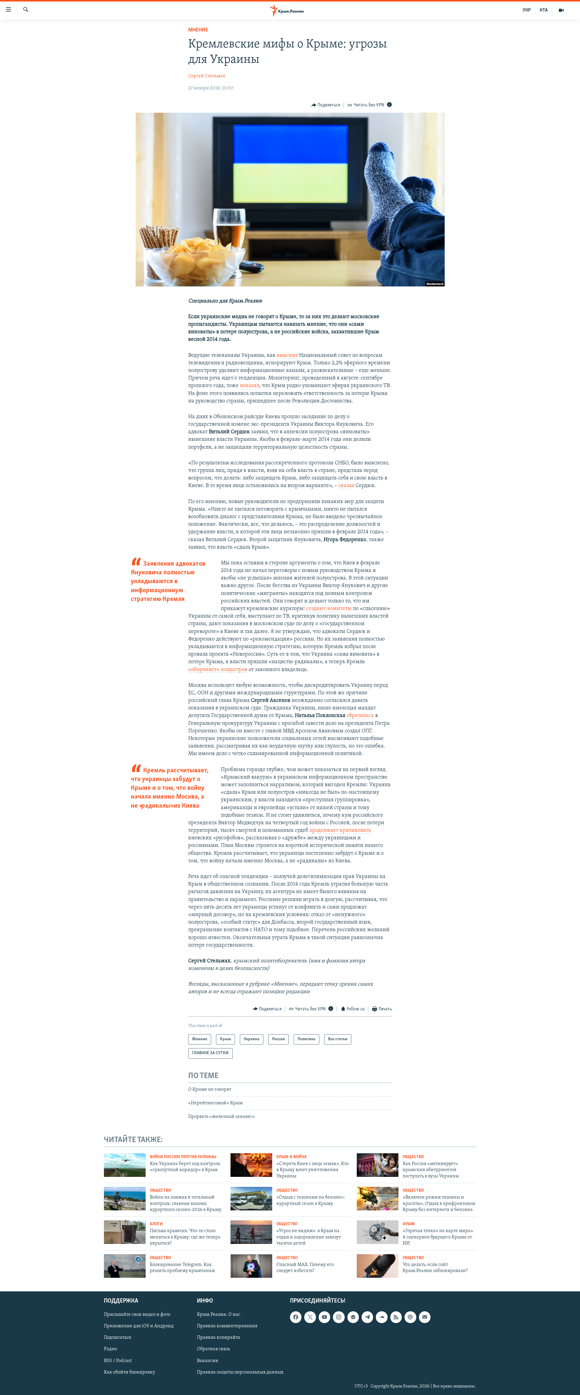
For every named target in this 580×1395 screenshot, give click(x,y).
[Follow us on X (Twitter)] (310, 1317)
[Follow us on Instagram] (338, 1317)
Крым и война (291, 1157)
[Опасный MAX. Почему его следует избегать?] (251, 1266)
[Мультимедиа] (561, 10)
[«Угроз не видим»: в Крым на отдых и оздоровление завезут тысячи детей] (251, 1232)
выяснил (287, 355)
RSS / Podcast (118, 1360)
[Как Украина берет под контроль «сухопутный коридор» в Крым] (125, 1165)
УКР (527, 10)
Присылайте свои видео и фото (137, 1315)
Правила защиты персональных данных (240, 1372)
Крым (409, 1224)
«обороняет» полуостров (217, 670)
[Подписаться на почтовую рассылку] (424, 1317)
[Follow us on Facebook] (295, 1317)
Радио (110, 1349)
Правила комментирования (227, 1326)
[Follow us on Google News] (353, 1317)
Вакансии (207, 1360)
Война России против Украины (183, 1157)
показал (249, 386)
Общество (413, 1157)
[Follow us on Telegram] (367, 1317)
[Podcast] (410, 1317)
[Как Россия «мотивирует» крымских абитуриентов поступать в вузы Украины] (377, 1165)
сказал (346, 486)
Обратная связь (213, 1349)
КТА (544, 10)
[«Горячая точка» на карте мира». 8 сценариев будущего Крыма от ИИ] (377, 1232)
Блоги (156, 1224)
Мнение (198, 30)
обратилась (360, 715)
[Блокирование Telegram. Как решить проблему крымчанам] (125, 1266)
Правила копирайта (218, 1337)
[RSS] (396, 1317)
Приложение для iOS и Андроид (139, 1326)
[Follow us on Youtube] (324, 1317)
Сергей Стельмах (206, 76)
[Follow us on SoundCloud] (381, 1317)
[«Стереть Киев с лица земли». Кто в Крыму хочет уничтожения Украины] (251, 1165)
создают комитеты (329, 609)
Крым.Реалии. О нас (218, 1315)
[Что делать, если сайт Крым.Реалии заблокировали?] (377, 1266)
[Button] (325, 105)
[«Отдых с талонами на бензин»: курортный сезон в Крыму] (251, 1198)
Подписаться (117, 1337)
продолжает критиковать (340, 830)
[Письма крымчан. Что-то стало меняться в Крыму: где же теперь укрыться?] (125, 1232)
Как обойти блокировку (129, 1372)
